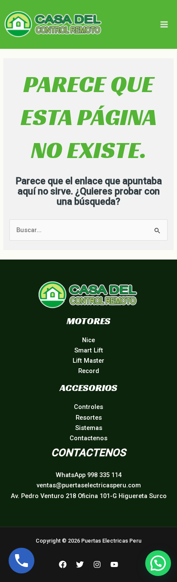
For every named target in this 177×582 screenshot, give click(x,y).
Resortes (89, 417)
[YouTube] (114, 564)
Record (88, 371)
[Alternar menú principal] (164, 24)
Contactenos (88, 438)
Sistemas (88, 428)
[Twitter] (80, 564)
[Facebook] (63, 564)
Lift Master (88, 360)
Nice (88, 340)
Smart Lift (88, 350)
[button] (158, 563)
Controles (88, 407)
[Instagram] (97, 564)
